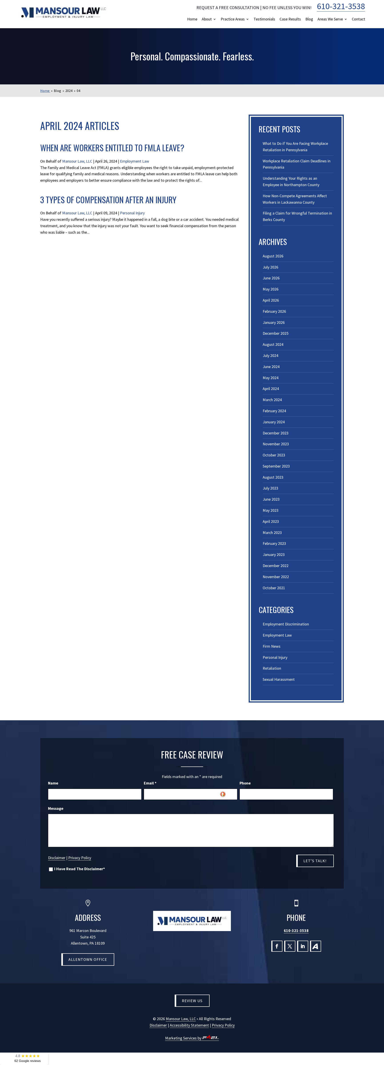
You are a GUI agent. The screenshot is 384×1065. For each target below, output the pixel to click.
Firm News (271, 646)
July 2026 (270, 267)
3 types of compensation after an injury (108, 199)
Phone (245, 783)
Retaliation (272, 668)
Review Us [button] (192, 1000)
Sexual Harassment (279, 679)
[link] (63, 12)
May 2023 (270, 510)
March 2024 (272, 399)
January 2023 (274, 554)
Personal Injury (132, 212)
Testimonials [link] (264, 19)
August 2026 (273, 256)
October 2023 (274, 455)
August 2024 (273, 344)
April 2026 (271, 300)
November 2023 (276, 443)
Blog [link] (309, 19)
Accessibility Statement (189, 1025)
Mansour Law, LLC (77, 161)
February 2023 (274, 543)
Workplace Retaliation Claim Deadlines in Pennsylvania (296, 164)
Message (55, 808)
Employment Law (134, 161)
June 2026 (271, 278)
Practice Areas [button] (233, 19)
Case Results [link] (290, 19)
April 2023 (271, 521)
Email (150, 783)
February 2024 (274, 410)
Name (53, 783)
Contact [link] (358, 19)
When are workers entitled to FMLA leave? (112, 147)
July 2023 (270, 488)
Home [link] (192, 19)
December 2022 (275, 565)
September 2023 (276, 466)
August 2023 (273, 477)
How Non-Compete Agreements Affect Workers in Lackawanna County (295, 199)
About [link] (207, 19)
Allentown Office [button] (87, 959)
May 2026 (270, 289)
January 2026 (274, 322)
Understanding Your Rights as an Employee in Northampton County (291, 181)
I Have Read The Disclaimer (79, 869)
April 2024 (271, 388)
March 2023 (272, 532)
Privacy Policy (79, 857)
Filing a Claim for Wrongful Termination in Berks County (297, 216)
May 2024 (270, 377)
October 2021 (274, 587)
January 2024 (274, 421)
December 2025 (275, 333)
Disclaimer (56, 857)
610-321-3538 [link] (341, 6)
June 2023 (271, 499)
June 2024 (271, 366)
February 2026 (274, 311)
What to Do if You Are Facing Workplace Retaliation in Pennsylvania (295, 146)
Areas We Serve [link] (330, 19)
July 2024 (270, 355)
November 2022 (276, 576)
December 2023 (275, 433)
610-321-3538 (296, 930)
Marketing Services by (183, 1038)
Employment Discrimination (286, 624)
